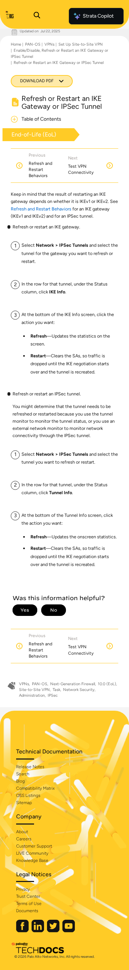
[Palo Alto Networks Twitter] (54, 931)
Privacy (23, 889)
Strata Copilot (98, 16)
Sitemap (24, 802)
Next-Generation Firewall (72, 684)
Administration (32, 695)
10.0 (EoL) (107, 684)
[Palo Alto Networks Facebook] (23, 931)
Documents (27, 910)
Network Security (79, 689)
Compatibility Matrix (35, 788)
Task (56, 689)
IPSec (53, 695)
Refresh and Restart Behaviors (41, 209)
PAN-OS (32, 44)
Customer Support (34, 846)
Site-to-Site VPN (34, 689)
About (22, 831)
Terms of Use (29, 903)
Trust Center (28, 896)
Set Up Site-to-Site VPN (80, 44)
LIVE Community (32, 853)
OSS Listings (28, 795)
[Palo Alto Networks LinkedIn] (38, 931)
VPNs (49, 44)
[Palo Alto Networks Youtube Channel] (68, 931)
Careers (24, 838)
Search (22, 773)
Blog (20, 781)
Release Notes (30, 766)
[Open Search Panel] (37, 16)
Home (16, 44)
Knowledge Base (32, 860)
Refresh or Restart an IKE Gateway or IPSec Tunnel (59, 62)
